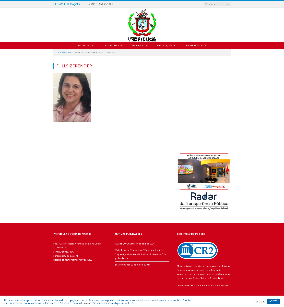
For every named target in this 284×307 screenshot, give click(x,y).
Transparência (193, 45)
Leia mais (86, 303)
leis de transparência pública (191, 278)
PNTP (190, 285)
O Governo (137, 45)
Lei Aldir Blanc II (122, 264)
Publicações (164, 45)
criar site (197, 266)
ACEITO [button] (273, 301)
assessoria (199, 269)
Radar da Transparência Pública (214, 285)
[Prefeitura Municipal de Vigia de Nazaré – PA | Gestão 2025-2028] (142, 24)
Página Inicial (86, 45)
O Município (111, 45)
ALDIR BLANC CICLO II (100, 4)
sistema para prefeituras (217, 266)
